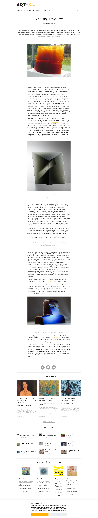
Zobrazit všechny (48, 421)
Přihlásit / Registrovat (75, 10)
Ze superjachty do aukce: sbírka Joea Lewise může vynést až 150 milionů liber (26, 400)
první (50, 281)
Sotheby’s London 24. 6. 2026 (24, 405)
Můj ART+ (47, 10)
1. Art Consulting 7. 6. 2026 (67, 403)
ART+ (19, 15)
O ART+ (53, 10)
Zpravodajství (27, 10)
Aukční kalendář (37, 10)
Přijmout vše (39, 514)
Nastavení (58, 514)
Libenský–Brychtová (34, 15)
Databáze (19, 10)
